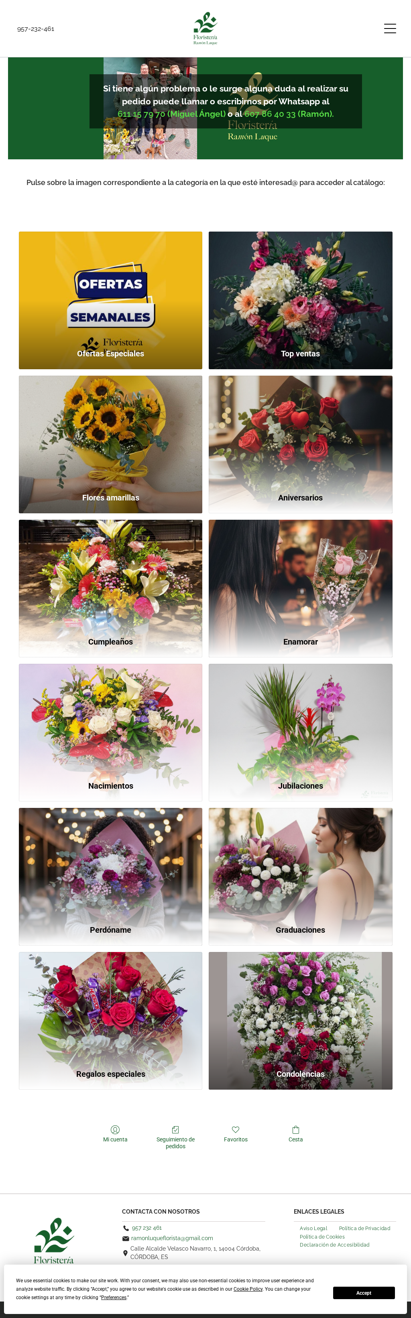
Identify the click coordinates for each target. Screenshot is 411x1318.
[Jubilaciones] (300, 718)
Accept (363, 1293)
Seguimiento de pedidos (176, 1142)
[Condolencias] (300, 1006)
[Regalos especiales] (110, 1006)
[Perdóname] (110, 862)
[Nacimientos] (110, 718)
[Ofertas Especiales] (110, 286)
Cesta (296, 1139)
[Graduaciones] (300, 862)
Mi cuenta (115, 1139)
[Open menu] (390, 28)
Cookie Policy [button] (248, 1289)
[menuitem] (313, 1228)
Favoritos (236, 1139)
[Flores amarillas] (110, 430)
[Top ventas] (300, 286)
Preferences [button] (113, 1297)
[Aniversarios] (300, 430)
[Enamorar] (300, 574)
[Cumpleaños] (110, 574)
